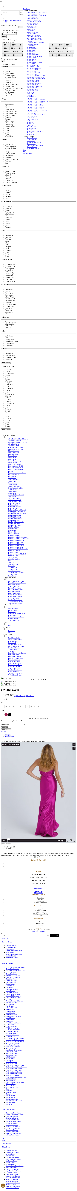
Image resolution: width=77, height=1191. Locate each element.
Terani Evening (12, 569)
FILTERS (54, 935)
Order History (40, 923)
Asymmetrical (10, 266)
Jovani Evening (12, 484)
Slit (7, 163)
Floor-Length (10, 272)
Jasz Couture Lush (13, 479)
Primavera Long (13, 552)
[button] (26, 9)
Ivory (8, 413)
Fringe (8, 219)
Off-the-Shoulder (11, 299)
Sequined (9, 250)
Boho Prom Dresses (14, 584)
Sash (7, 225)
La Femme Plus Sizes (14, 506)
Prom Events (40, 901)
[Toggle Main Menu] (1, 1)
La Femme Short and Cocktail (17, 510)
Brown (8, 418)
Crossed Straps (10, 173)
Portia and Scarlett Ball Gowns (17, 537)
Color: (3, 710)
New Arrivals (12, 643)
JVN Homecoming (14, 498)
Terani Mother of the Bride (16, 572)
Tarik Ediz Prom (13, 564)
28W (70, 52)
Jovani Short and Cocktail (16, 495)
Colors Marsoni (12, 462)
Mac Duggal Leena (14, 523)
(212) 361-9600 (38, 888)
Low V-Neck (10, 297)
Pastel (8, 198)
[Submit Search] (21, 14)
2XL (69, 55)
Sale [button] (6, 622)
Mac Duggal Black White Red (17, 511)
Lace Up (9, 175)
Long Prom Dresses (14, 593)
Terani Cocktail (12, 567)
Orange (8, 409)
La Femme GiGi (13, 505)
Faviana (10, 471)
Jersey (8, 241)
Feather (8, 216)
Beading (8, 208)
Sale (9, 625)
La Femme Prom (13, 508)
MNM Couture (12, 528)
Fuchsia (8, 401)
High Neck (9, 293)
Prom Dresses (12, 615)
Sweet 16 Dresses (13, 671)
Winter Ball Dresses (14, 620)
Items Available (9, 736)
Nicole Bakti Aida (13, 533)
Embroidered (10, 214)
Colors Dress (12, 457)
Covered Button (11, 171)
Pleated (8, 157)
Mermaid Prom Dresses (15, 595)
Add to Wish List (6, 729)
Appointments (6, 1143)
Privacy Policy (40, 912)
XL (61, 55)
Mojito (8, 371)
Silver (8, 424)
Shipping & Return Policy (40, 914)
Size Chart (4, 731)
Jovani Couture (12, 483)
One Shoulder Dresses (15, 644)
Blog (40, 915)
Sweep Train (10, 277)
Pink (7, 398)
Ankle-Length (10, 264)
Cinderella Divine (13, 454)
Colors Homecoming (14, 461)
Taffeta (8, 254)
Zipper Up (9, 180)
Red (7, 407)
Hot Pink (9, 400)
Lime (8, 377)
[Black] (9, 714)
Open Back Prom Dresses (16, 581)
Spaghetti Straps (11, 357)
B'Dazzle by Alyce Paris (15, 447)
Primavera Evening (14, 550)
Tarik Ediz (11, 562)
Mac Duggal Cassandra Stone (17, 513)
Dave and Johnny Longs (15, 468)
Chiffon (8, 237)
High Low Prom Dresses (15, 589)
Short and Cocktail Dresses (16, 617)
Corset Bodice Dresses (15, 639)
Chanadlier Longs (13, 452)
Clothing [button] (7, 627)
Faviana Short (12, 476)
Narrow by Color (9, 366)
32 (66, 48)
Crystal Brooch (10, 212)
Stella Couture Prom (14, 559)
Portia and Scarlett (13, 535)
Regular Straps (10, 355)
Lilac (7, 392)
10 (54, 45)
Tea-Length (9, 279)
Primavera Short (13, 555)
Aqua (8, 379)
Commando (11, 631)
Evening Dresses (13, 610)
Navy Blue (9, 388)
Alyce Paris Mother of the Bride (17, 442)
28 (51, 48)
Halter (8, 291)
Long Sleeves (10, 340)
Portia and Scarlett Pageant (16, 545)
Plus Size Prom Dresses (15, 596)
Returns (40, 899)
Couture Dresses (13, 608)
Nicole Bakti (12, 532)
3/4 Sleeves (9, 338)
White (8, 426)
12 (62, 45)
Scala (9, 561)
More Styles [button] (8, 634)
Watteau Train (10, 281)
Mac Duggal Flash (13, 520)
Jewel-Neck (9, 295)
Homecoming (12, 612)
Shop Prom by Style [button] (10, 577)
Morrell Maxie (12, 530)
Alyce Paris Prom (13, 444)
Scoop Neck (10, 306)
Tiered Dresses (12, 649)
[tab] (40, 506)
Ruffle (8, 223)
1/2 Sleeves (9, 336)
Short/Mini (9, 275)
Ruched (8, 161)
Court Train (9, 270)
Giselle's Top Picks (14, 638)
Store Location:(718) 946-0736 (38, 892)
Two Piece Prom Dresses (15, 601)
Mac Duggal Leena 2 (14, 525)
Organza (8, 247)
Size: (2, 702)
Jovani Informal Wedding (15, 488)
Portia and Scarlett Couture (16, 542)
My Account (40, 922)
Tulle (7, 256)
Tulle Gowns (12, 651)
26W (61, 52)
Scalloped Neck (11, 304)
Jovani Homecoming (14, 486)
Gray (7, 422)
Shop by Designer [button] (10, 435)
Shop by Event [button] (9, 605)
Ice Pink (8, 396)
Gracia (10, 632)
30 (58, 48)
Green (8, 375)
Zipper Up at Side (11, 182)
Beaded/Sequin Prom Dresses (17, 583)
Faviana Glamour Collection (17, 473)
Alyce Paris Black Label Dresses (18, 439)
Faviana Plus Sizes (13, 474)
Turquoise (9, 381)
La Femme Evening (14, 503)
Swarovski (11, 566)
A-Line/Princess (11, 322)
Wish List (40, 925)
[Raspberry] (6, 714)
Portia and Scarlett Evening (16, 544)
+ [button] (5, 579)
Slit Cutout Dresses (14, 648)
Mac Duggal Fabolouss (15, 518)
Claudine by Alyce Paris (15, 449)
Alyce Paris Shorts (13, 446)
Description (8, 735)
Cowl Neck (9, 289)
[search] (11, 14)
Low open (9, 177)
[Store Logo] (17, 2)
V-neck (8, 314)
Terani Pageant (12, 574)
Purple (8, 390)
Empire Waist (10, 324)
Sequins (8, 227)
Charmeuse (9, 235)
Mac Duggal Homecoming (16, 522)
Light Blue (9, 383)
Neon (8, 194)
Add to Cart (5, 727)
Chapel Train (10, 268)
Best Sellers (5, 938)
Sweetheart (9, 312)
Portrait (8, 302)
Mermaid (9, 326)
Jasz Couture (12, 478)
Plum (8, 405)
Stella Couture (12, 557)
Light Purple (10, 394)
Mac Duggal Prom (13, 527)
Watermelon (10, 403)
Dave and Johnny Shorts (15, 469)
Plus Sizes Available (12, 159)
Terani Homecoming (14, 571)
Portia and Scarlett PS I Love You (18, 549)
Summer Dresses (13, 618)
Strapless (9, 310)
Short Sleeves (10, 343)
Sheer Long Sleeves (12, 341)
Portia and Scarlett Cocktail (16, 540)
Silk (7, 252)
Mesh (8, 245)
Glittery (8, 191)
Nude (8, 415)
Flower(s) (9, 218)
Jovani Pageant (12, 491)
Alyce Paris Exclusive (14, 440)
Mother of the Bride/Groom (16, 613)
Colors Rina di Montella (15, 464)
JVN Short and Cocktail (15, 501)
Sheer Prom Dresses (14, 598)
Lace (7, 221)
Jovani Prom (12, 493)
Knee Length (10, 274)
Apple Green (10, 373)
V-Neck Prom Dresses (15, 603)
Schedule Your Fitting (40, 902)
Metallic (8, 192)
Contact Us (40, 898)
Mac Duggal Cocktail (14, 515)
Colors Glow (12, 459)
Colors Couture (12, 456)
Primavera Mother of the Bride (17, 554)
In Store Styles (12, 641)
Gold (7, 416)
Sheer (8, 179)
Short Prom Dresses (14, 586)
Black (8, 420)
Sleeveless (9, 345)
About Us (40, 909)
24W (52, 52)
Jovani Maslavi (12, 489)
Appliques (9, 206)
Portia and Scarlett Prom (15, 547)
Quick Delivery (29, 696)
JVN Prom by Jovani (14, 500)
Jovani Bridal (12, 481)
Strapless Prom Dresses (15, 600)
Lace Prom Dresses (14, 591)
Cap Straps (9, 353)
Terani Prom (12, 576)
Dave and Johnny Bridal (15, 466)
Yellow (8, 370)
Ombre (8, 196)
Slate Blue (9, 385)
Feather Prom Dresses (14, 588)
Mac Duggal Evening (14, 517)
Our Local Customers (38, 931)
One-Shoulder (10, 301)
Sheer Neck (9, 308)
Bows (8, 210)
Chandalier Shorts (13, 451)
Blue (7, 386)
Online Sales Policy (40, 910)
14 (69, 45)
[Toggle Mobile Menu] (1, 933)
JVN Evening (12, 496)
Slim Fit (8, 328)
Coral (8, 411)
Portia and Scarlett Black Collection (18, 539)
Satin (7, 248)
